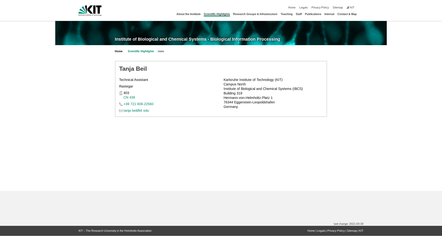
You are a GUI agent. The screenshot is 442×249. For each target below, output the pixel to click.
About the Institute (188, 14)
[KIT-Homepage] (90, 10)
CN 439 (129, 97)
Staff (299, 14)
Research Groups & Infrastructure (255, 14)
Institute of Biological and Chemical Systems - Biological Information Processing (197, 39)
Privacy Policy (320, 7)
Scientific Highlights (217, 14)
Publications (313, 14)
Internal (329, 14)
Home (292, 7)
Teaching (287, 14)
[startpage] (362, 14)
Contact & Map (347, 14)
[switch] (362, 7)
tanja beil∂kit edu (136, 110)
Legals (303, 7)
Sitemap (338, 7)
